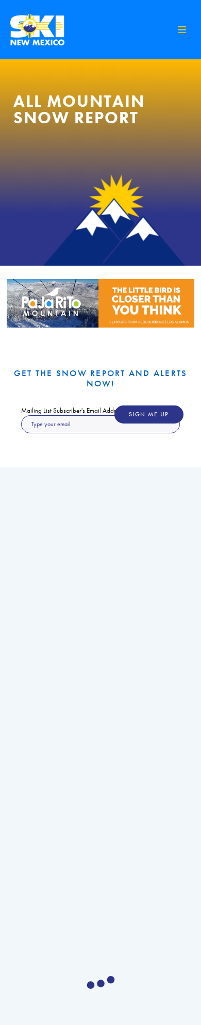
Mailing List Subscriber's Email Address (72, 410)
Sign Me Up (149, 414)
